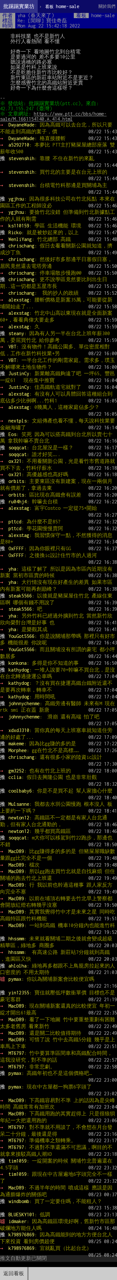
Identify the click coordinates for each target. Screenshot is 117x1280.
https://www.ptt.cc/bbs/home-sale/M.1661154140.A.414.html (53, 116)
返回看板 (13, 1273)
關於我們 (106, 6)
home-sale (62, 6)
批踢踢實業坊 (18, 6)
